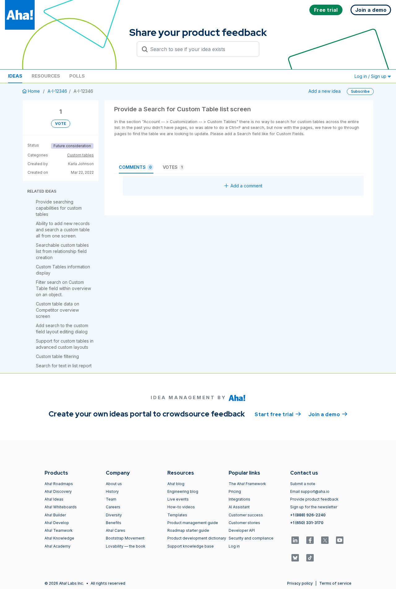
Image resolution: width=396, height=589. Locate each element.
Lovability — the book (125, 546)
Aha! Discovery (58, 491)
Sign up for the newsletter (313, 507)
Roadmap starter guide (188, 530)
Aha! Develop (57, 522)
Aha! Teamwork (59, 530)
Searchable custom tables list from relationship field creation (62, 251)
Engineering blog (182, 491)
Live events (178, 499)
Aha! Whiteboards (61, 507)
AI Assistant (239, 507)
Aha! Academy (58, 546)
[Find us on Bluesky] (295, 558)
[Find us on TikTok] (310, 558)
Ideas (15, 76)
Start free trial (278, 414)
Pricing (235, 491)
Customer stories (244, 522)
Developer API (242, 530)
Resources (46, 76)
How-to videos (181, 507)
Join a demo (327, 414)
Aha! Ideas (54, 499)
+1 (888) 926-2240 (307, 515)
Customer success (246, 515)
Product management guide (192, 522)
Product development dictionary (196, 538)
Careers (113, 507)
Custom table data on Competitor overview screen (57, 310)
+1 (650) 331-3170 (306, 522)
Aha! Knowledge (59, 538)
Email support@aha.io (309, 491)
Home (34, 91)
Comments (135, 167)
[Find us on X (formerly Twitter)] (325, 540)
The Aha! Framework (247, 483)
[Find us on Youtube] (340, 540)
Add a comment (246, 185)
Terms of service (335, 583)
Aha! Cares (115, 530)
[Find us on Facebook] (310, 540)
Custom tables (80, 155)
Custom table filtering (57, 356)
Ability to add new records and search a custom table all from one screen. (63, 229)
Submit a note (302, 483)
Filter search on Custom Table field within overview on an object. (63, 288)
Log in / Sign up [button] (371, 76)
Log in (234, 546)
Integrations (239, 499)
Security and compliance (251, 538)
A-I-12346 (57, 91)
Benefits (113, 522)
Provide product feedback (314, 499)
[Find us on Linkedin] (295, 540)
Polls (77, 76)
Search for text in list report (64, 365)
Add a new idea (324, 91)
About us (114, 483)
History (112, 491)
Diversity (114, 515)
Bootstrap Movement (125, 538)
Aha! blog (175, 483)
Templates (177, 515)
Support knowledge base (190, 546)
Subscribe (360, 91)
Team (111, 499)
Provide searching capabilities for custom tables (59, 208)
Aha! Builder (55, 515)
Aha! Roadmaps (59, 483)
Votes (173, 167)
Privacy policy (300, 583)
